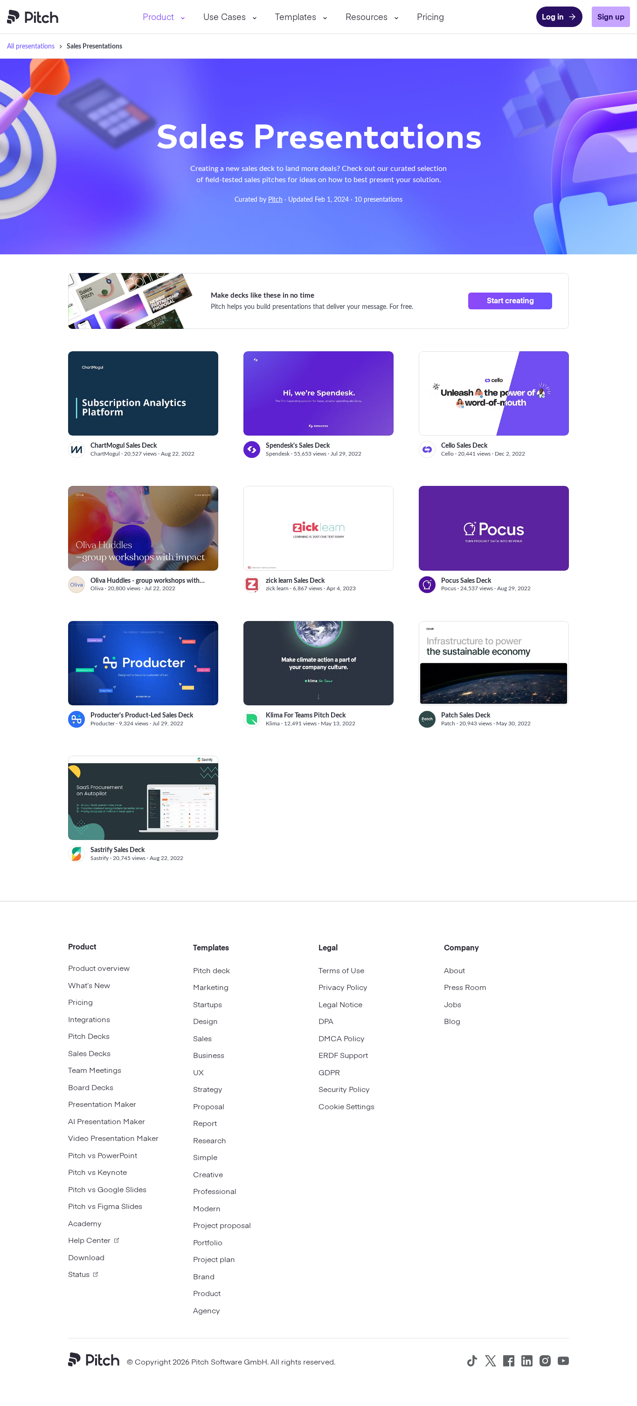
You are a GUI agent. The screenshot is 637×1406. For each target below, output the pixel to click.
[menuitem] (164, 17)
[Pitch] (97, 1360)
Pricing (430, 16)
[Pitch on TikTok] (472, 1360)
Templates (295, 16)
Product (158, 16)
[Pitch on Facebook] (508, 1360)
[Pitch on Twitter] (490, 1360)
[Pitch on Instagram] (545, 1360)
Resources (367, 16)
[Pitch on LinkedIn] (527, 1360)
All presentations (31, 46)
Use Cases (224, 16)
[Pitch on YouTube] (563, 1360)
